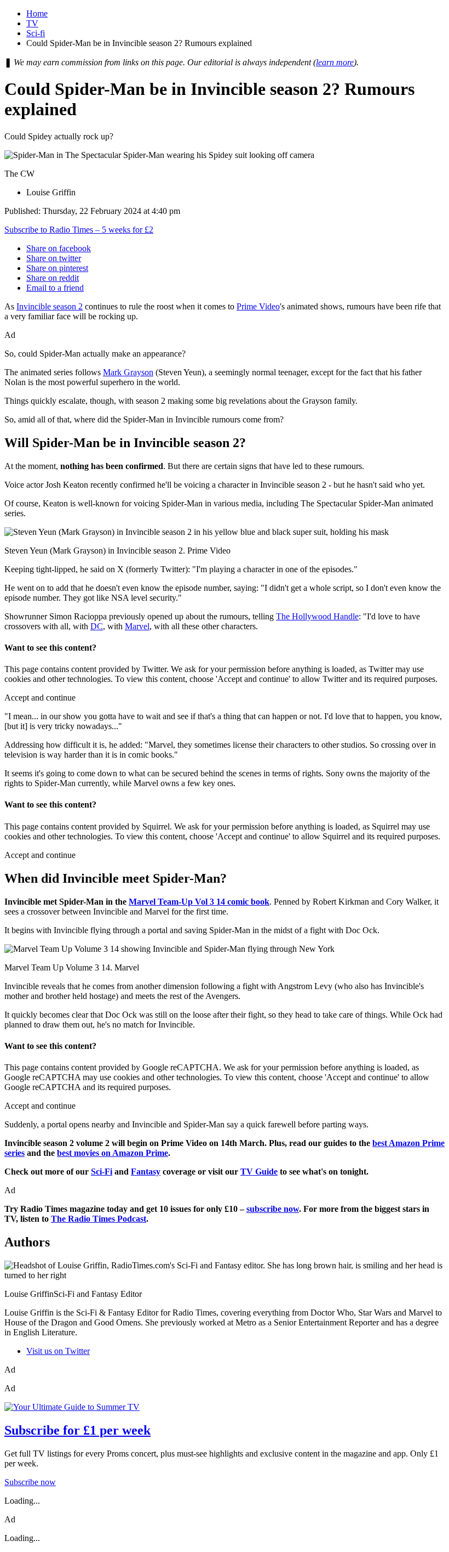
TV (32, 23)
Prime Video (258, 306)
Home (37, 13)
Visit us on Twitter (58, 1351)
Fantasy (145, 1171)
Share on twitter (53, 258)
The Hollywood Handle (317, 616)
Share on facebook (58, 248)
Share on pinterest (57, 268)
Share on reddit (52, 278)
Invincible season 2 (49, 306)
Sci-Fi (101, 1171)
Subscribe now (30, 1482)
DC (96, 626)
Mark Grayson (128, 372)
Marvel (137, 626)
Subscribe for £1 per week (77, 1430)
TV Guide (259, 1171)
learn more (335, 62)
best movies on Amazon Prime (112, 1153)
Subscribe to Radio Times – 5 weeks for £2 (78, 229)
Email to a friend (55, 287)
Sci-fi (35, 33)
